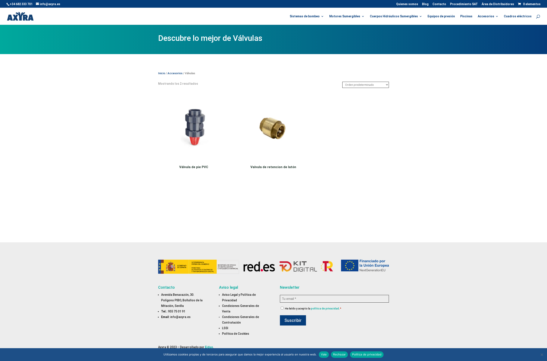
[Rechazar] (542, 354)
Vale (324, 354)
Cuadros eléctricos (518, 16)
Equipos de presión (441, 16)
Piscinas (466, 16)
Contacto (439, 4)
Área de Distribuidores (498, 4)
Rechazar (339, 354)
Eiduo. (209, 347)
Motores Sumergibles (344, 16)
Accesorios (486, 16)
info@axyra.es (180, 317)
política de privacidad (325, 308)
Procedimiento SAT (464, 4)
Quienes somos (407, 4)
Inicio (161, 73)
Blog (425, 4)
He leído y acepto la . (313, 308)
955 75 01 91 (176, 311)
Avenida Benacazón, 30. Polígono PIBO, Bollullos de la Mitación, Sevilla (182, 300)
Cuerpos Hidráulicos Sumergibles (394, 16)
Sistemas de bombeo (305, 16)
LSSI (225, 328)
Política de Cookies (235, 333)
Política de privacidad (366, 354)
